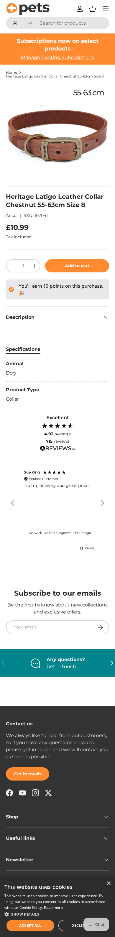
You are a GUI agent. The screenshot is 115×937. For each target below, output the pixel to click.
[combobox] (57, 23)
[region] (57, 503)
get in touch (37, 749)
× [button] (108, 883)
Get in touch (27, 773)
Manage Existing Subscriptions (57, 57)
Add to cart (77, 265)
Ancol (12, 215)
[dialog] (57, 907)
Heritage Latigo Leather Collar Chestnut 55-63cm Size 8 (55, 76)
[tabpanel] (57, 381)
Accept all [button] (30, 925)
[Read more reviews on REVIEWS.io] (57, 449)
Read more (53, 907)
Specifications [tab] (23, 349)
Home (11, 72)
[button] (92, 8)
